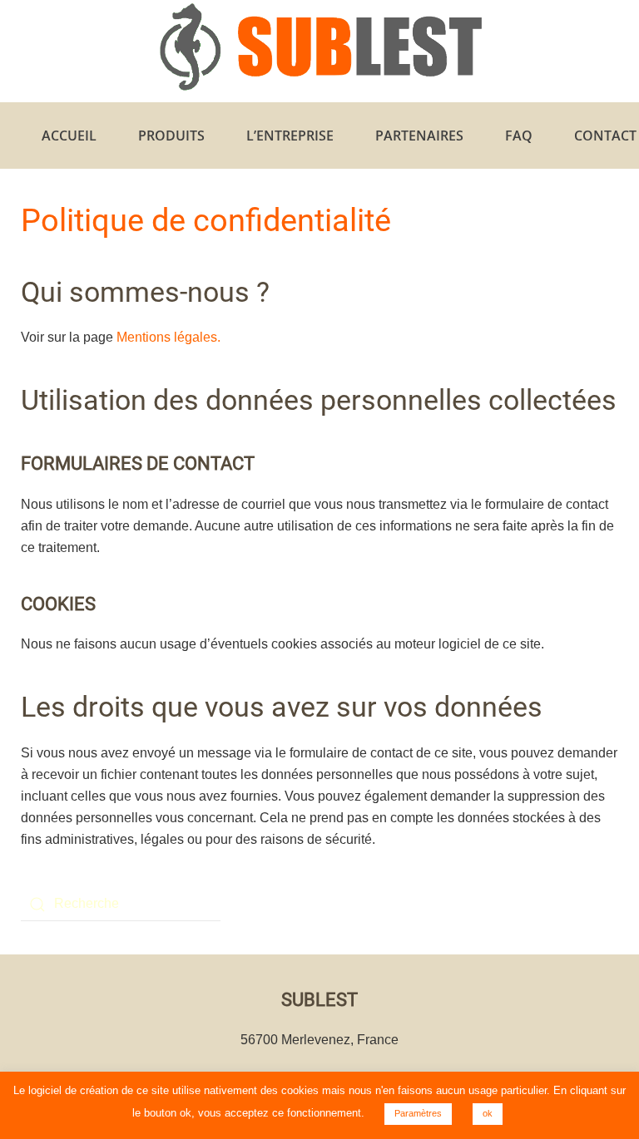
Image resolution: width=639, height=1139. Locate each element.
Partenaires (419, 135)
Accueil (69, 135)
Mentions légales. (168, 337)
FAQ (518, 135)
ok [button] (488, 1113)
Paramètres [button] (418, 1113)
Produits (171, 135)
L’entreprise (290, 135)
